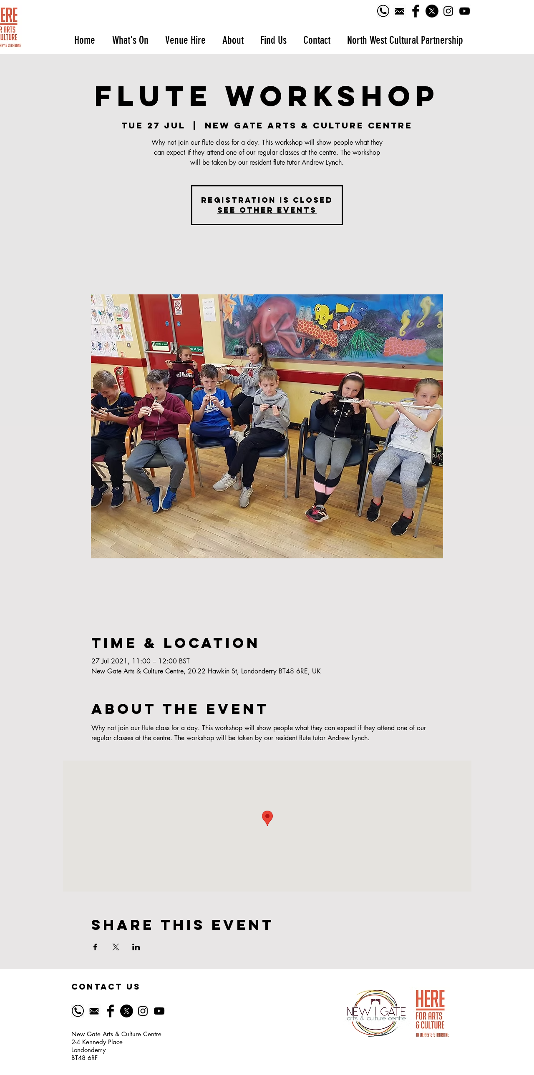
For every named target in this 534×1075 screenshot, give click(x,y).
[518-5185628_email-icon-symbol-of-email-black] (399, 11)
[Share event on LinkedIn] (136, 947)
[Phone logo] (383, 11)
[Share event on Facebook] (95, 947)
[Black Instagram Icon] (448, 11)
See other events (267, 210)
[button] (129, 40)
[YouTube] (464, 11)
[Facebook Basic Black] (415, 11)
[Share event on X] (116, 947)
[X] (432, 11)
